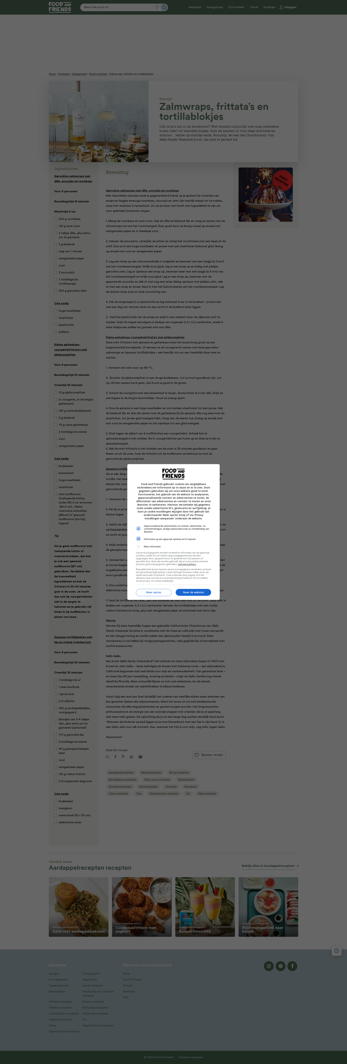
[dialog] (173, 532)
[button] (173, 546)
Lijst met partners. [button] (187, 564)
